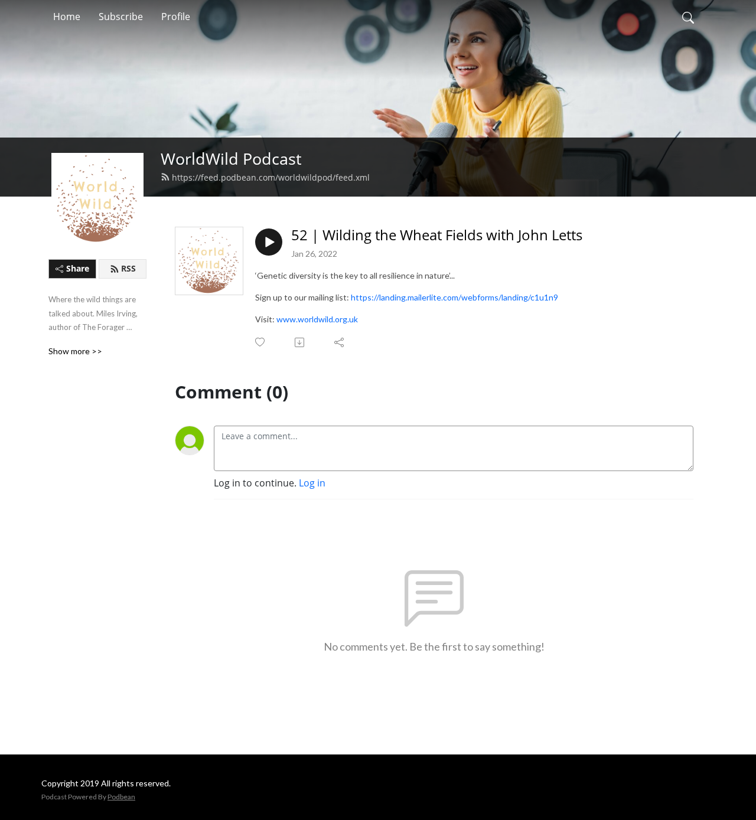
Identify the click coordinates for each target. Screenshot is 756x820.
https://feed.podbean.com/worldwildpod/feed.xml (271, 177)
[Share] (340, 342)
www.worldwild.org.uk (317, 319)
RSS (128, 268)
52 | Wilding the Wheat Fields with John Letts (436, 235)
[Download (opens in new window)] (300, 342)
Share (77, 268)
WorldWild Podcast (231, 158)
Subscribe (121, 16)
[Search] (688, 16)
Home (66, 16)
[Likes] (261, 342)
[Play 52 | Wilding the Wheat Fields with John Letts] (268, 242)
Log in (312, 482)
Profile (175, 16)
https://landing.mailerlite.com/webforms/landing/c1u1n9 (454, 297)
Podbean (121, 796)
